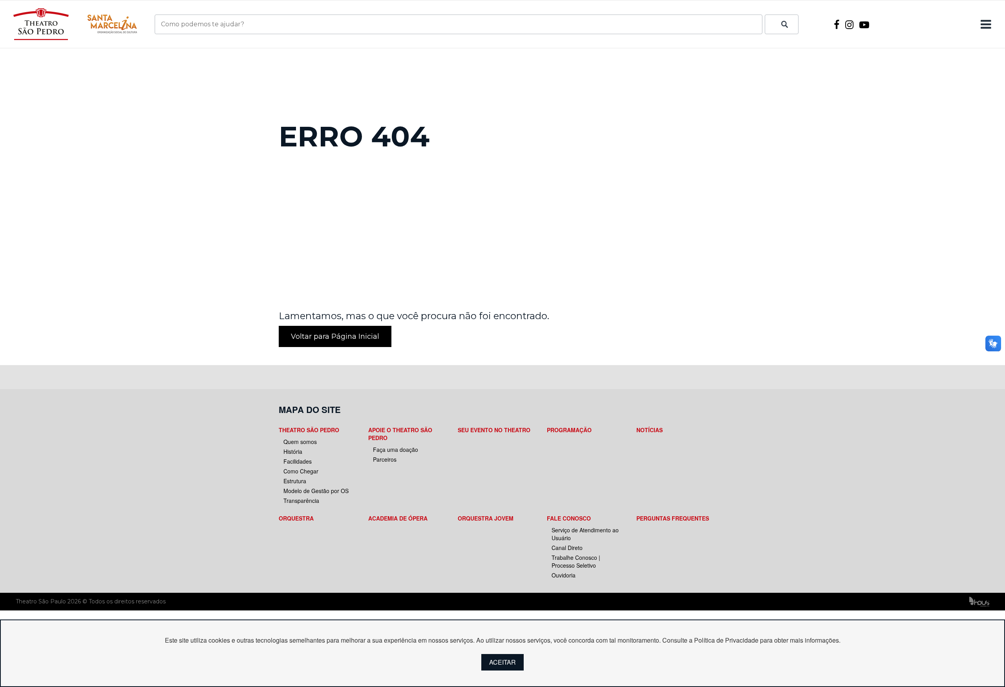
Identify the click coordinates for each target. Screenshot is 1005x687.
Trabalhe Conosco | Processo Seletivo (576, 561)
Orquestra (296, 518)
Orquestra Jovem (485, 518)
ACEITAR (502, 662)
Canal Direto (567, 548)
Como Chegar (300, 471)
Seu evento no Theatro (494, 430)
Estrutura (294, 481)
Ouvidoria (564, 575)
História (292, 451)
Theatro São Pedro (309, 430)
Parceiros (385, 459)
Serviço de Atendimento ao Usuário (585, 534)
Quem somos (300, 442)
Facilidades (297, 461)
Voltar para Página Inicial (335, 336)
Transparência (301, 500)
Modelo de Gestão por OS (316, 491)
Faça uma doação (395, 449)
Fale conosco (569, 518)
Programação (569, 430)
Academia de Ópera (398, 518)
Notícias (649, 430)
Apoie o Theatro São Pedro (400, 434)
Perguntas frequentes (672, 518)
